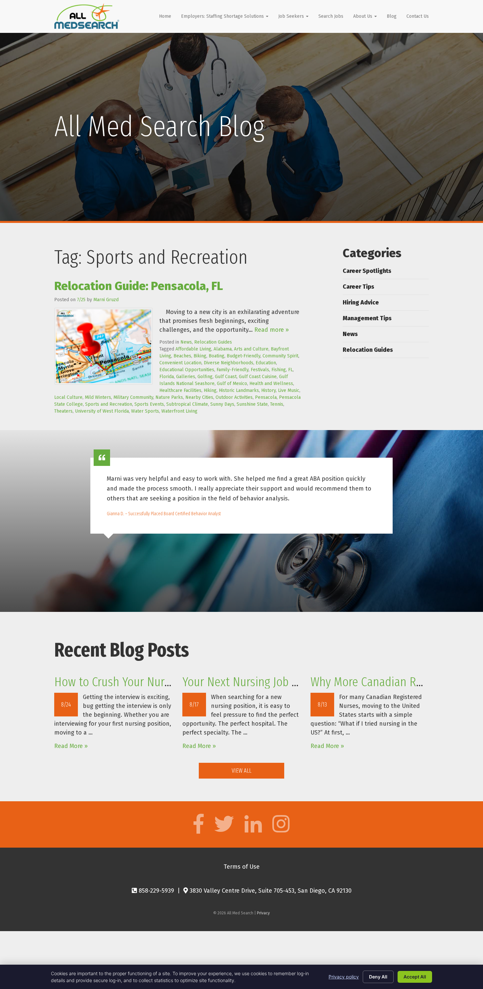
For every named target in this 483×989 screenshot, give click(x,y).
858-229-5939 (155, 890)
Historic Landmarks (239, 390)
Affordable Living (193, 349)
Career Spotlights (367, 271)
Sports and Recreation (108, 404)
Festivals (260, 370)
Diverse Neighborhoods (228, 363)
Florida (166, 376)
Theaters (63, 411)
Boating (216, 356)
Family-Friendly (232, 370)
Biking (200, 356)
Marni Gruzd (106, 299)
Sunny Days (222, 404)
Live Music (288, 390)
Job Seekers (291, 16)
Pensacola (266, 397)
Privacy (263, 913)
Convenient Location (180, 363)
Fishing (278, 370)
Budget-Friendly (243, 356)
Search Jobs (330, 16)
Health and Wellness (271, 383)
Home (165, 16)
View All (241, 770)
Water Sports (145, 411)
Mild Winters (98, 397)
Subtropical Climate (187, 404)
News (186, 342)
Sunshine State (252, 404)
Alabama (223, 349)
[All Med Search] (86, 16)
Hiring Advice (361, 302)
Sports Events (149, 404)
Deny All (378, 976)
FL (290, 370)
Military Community (133, 397)
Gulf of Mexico (232, 383)
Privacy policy (344, 976)
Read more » (271, 329)
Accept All (414, 976)
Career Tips (358, 286)
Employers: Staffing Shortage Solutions (223, 16)
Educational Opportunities (186, 370)
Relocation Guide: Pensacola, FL (138, 286)
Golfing (205, 376)
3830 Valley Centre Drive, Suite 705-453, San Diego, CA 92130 (270, 890)
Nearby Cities (199, 397)
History (268, 390)
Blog (392, 16)
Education (266, 363)
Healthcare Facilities (180, 390)
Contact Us (417, 16)
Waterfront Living (179, 411)
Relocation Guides (213, 342)
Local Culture (68, 397)
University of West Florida (102, 411)
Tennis (276, 404)
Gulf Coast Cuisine (258, 376)
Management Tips (367, 318)
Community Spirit (280, 356)
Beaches (182, 356)
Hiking (210, 390)
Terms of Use (242, 866)
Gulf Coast (226, 376)
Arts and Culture (251, 349)
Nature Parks (169, 397)
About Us (363, 16)
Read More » (71, 746)
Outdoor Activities (234, 397)
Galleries (185, 376)
